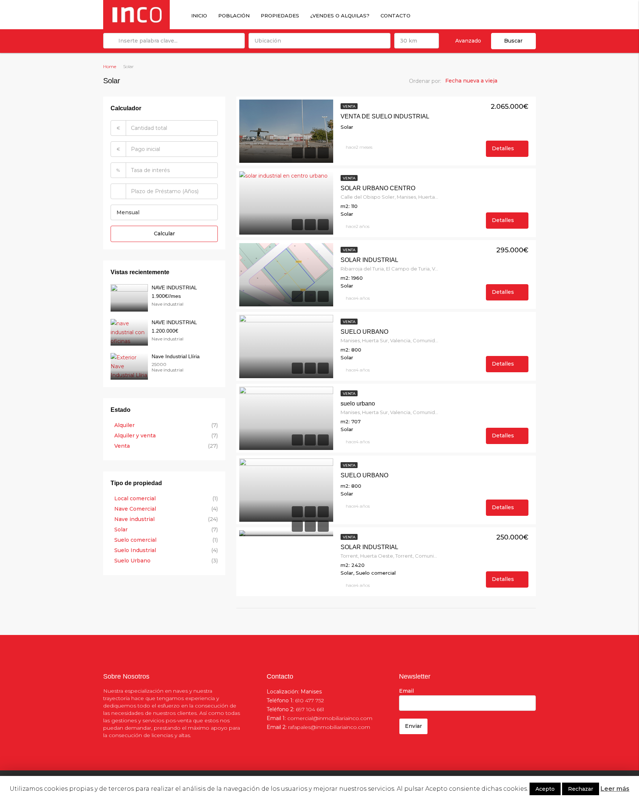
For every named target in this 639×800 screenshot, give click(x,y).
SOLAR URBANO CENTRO (378, 188)
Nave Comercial (135, 508)
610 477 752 (309, 700)
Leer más (615, 788)
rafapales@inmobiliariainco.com (329, 727)
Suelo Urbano (132, 560)
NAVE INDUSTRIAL (174, 287)
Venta (349, 106)
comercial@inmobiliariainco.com (329, 718)
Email (406, 691)
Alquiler (124, 425)
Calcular (164, 233)
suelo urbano (358, 403)
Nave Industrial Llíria (176, 356)
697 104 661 (310, 709)
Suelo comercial (135, 540)
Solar (121, 529)
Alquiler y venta (135, 435)
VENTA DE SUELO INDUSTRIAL (385, 116)
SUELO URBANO (364, 332)
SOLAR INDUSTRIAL (369, 260)
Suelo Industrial (135, 550)
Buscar (513, 40)
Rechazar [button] (580, 789)
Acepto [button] (545, 789)
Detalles (503, 148)
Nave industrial (134, 519)
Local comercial (135, 498)
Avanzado (468, 40)
